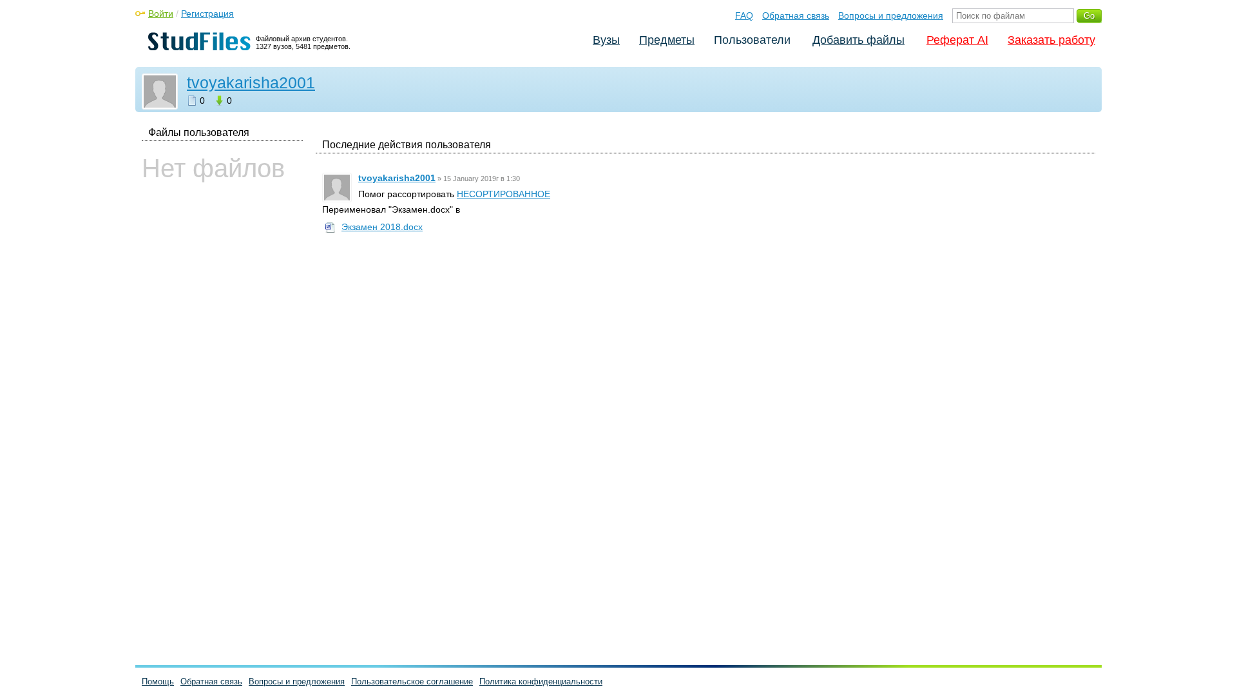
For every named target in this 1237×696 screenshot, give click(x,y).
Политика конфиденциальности (540, 681)
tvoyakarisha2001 (251, 82)
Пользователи (752, 40)
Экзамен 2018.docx (382, 227)
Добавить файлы (858, 40)
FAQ (744, 15)
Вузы (606, 40)
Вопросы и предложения (890, 15)
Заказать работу (1051, 40)
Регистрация (207, 13)
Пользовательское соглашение (412, 681)
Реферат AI (957, 40)
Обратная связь (795, 15)
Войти (160, 13)
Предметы (667, 40)
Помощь (158, 681)
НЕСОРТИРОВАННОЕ (503, 194)
